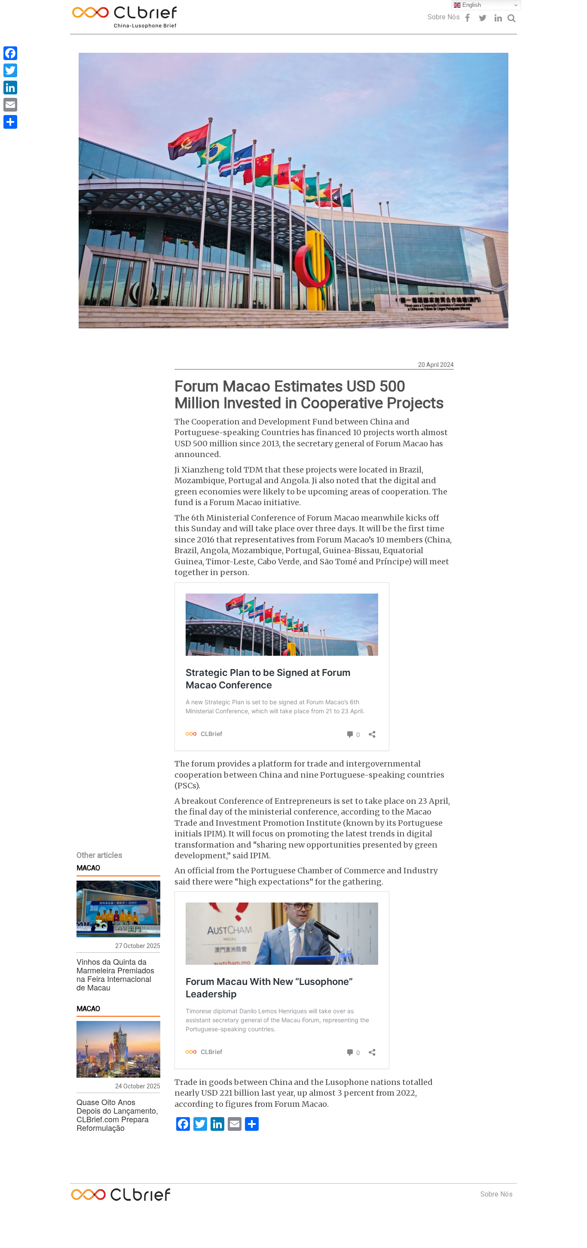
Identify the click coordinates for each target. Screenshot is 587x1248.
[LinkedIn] (10, 87)
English (471, 5)
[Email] (10, 104)
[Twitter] (10, 70)
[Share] (10, 121)
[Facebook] (10, 53)
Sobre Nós (444, 17)
